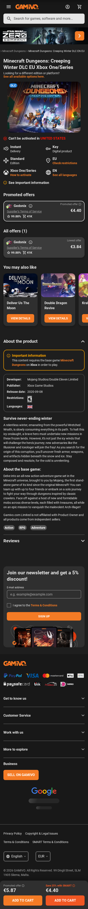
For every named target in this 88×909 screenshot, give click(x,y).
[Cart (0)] (79, 7)
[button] (44, 211)
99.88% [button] (16, 216)
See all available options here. (24, 76)
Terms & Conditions (44, 605)
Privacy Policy (12, 833)
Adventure (38, 527)
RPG (22, 527)
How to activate (20, 175)
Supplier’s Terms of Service (24, 211)
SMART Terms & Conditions (50, 842)
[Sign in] (67, 7)
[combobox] (44, 19)
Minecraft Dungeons (14, 51)
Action (9, 527)
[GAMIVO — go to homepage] (27, 6)
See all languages (65, 175)
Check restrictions (65, 163)
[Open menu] (8, 7)
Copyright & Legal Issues (41, 833)
